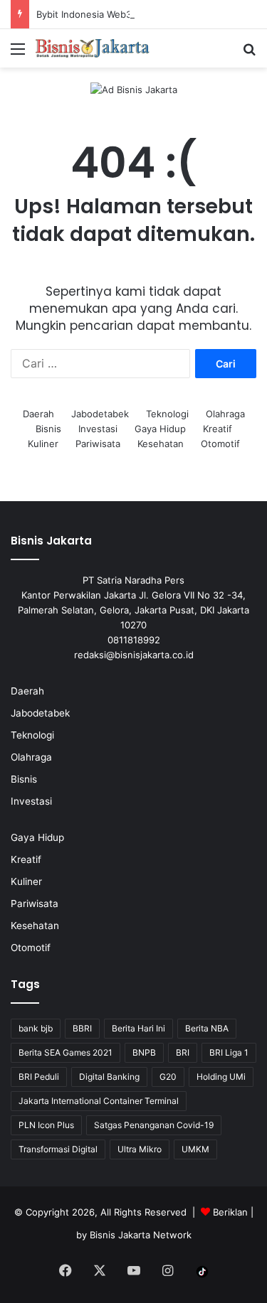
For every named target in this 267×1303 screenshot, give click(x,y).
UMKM (195, 1149)
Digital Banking (109, 1076)
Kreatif (217, 428)
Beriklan (230, 1212)
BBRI (82, 1028)
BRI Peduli (39, 1076)
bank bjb (36, 1028)
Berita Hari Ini (138, 1028)
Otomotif (220, 443)
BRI (182, 1052)
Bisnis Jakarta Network (141, 1234)
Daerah (38, 413)
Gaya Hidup (160, 428)
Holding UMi (221, 1076)
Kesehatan (160, 443)
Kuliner (43, 443)
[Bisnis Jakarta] (93, 48)
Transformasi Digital (58, 1149)
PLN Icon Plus (46, 1125)
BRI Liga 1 (228, 1052)
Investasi (97, 428)
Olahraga (225, 413)
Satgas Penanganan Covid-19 (154, 1125)
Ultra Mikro (139, 1149)
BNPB (144, 1052)
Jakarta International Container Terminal (99, 1100)
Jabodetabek (100, 413)
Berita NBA (207, 1028)
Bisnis (48, 428)
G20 (168, 1076)
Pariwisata (97, 443)
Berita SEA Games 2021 (65, 1052)
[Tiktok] (202, 1272)
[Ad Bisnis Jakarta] (133, 89)
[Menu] (18, 54)
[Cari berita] (249, 54)
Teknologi (167, 413)
